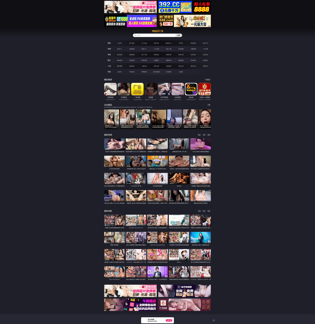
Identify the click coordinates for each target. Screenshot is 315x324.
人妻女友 (144, 66)
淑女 (204, 211)
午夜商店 (132, 72)
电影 (109, 54)
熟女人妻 (168, 49)
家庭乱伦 (132, 66)
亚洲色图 (132, 60)
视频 (109, 49)
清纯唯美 (181, 60)
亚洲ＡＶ (119, 49)
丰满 (199, 211)
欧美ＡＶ (144, 49)
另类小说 (181, 66)
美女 (199, 135)
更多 (209, 135)
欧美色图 (144, 60)
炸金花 (181, 43)
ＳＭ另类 (205, 49)
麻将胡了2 (169, 43)
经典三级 (181, 55)
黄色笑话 (193, 66)
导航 (109, 72)
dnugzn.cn (157, 31)
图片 (109, 60)
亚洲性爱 (119, 55)
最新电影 (108, 211)
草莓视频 (144, 72)
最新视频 (108, 134)
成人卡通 (144, 55)
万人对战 (144, 43)
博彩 (109, 43)
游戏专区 (156, 43)
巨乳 (204, 135)
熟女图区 (193, 60)
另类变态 (205, 55)
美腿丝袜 (168, 60)
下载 (209, 105)
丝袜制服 (181, 49)
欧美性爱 (156, 55)
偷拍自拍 (132, 55)
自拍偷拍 (132, 49)
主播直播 (193, 49)
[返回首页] (214, 320)
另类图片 (205, 60)
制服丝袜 (168, 55)
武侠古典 (156, 66)
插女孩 (120, 72)
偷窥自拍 (119, 60)
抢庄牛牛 (205, 43)
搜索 (179, 35)
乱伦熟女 (193, 55)
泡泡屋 (181, 72)
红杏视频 (168, 72)
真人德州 (132, 43)
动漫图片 (156, 60)
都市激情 (119, 66)
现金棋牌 (193, 43)
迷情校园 (168, 66)
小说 (109, 66)
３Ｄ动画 (156, 49)
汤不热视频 (156, 72)
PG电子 (119, 43)
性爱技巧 (205, 66)
